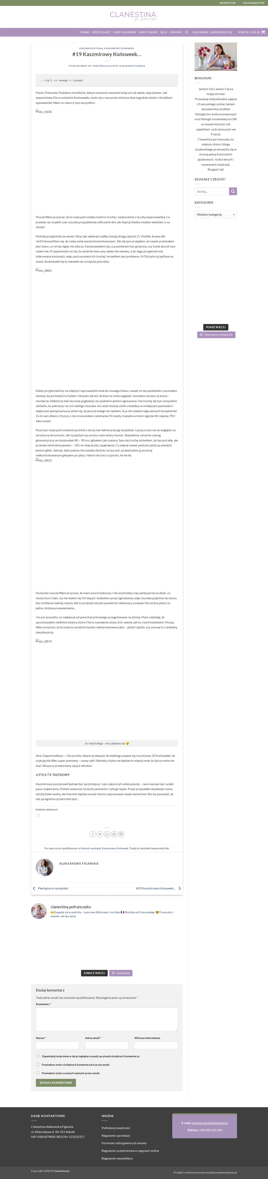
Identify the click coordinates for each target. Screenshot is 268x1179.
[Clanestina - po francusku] (134, 17)
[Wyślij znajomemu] (107, 834)
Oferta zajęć (101, 32)
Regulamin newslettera (117, 1158)
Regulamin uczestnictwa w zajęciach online (130, 1150)
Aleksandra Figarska (132, 66)
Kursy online (148, 32)
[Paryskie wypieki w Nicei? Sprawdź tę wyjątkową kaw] (87, 956)
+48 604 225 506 (210, 1130)
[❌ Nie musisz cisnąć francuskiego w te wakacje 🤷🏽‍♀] (164, 956)
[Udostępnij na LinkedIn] (121, 834)
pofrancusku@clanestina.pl (209, 1123)
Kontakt (176, 32)
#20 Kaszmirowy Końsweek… (156, 888)
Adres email (93, 1038)
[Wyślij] (233, 191)
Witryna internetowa (147, 1038)
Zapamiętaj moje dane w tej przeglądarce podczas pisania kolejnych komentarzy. (91, 1056)
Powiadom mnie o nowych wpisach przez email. (71, 1073)
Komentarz (43, 1004)
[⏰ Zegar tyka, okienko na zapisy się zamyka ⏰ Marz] (49, 956)
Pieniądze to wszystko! (53, 888)
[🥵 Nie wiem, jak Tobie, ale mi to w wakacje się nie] (126, 956)
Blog (163, 32)
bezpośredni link (160, 848)
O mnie (84, 32)
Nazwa (41, 1038)
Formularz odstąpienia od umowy (124, 1143)
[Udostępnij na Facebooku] (92, 834)
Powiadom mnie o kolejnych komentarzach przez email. (76, 1064)
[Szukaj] (186, 32)
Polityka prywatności (116, 1128)
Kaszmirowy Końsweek (119, 48)
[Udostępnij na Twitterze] (100, 834)
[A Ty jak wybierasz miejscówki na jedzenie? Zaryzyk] (87, 934)
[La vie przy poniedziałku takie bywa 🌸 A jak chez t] (49, 934)
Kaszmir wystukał (91, 48)
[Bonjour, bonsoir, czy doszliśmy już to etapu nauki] (164, 934)
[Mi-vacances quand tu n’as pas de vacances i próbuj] (126, 934)
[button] (212, 32)
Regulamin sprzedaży (116, 1135)
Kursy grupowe (124, 32)
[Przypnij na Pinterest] (114, 834)
